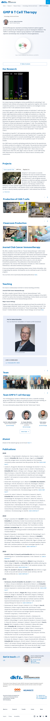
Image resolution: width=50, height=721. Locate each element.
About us (5, 709)
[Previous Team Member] (44, 393)
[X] (43, 716)
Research (14, 709)
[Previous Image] (44, 197)
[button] (15, 210)
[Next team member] (47, 393)
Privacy (10, 716)
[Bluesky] (40, 716)
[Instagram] (34, 716)
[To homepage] (8, 2)
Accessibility (17, 716)
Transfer (24, 709)
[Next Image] (47, 197)
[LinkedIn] (37, 716)
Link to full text (33, 510)
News (41, 709)
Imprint (4, 716)
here (36, 274)
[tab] (9, 169)
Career (32, 709)
